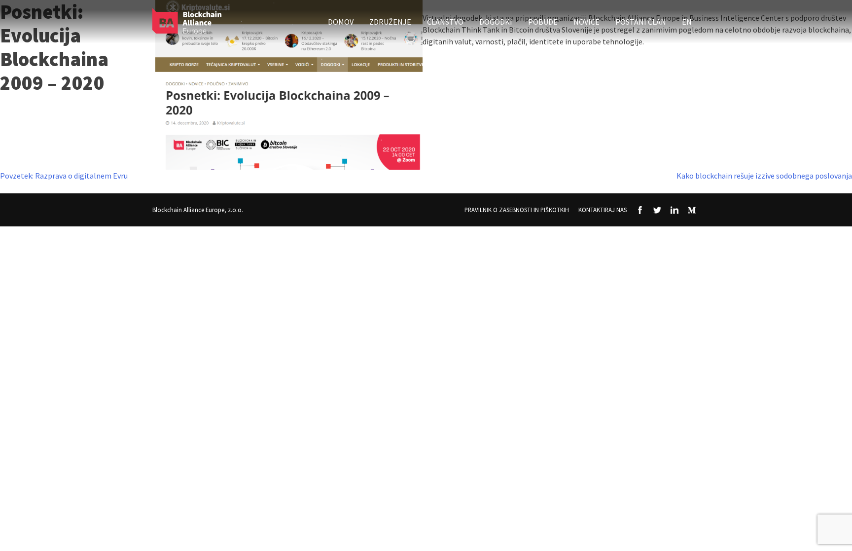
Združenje (390, 22)
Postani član (640, 22)
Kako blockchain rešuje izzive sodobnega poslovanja (764, 176)
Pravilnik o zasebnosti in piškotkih (516, 210)
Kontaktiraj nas (602, 210)
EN (687, 22)
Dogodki (495, 22)
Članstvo (445, 22)
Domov (341, 22)
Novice (586, 22)
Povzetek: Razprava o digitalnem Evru (64, 176)
